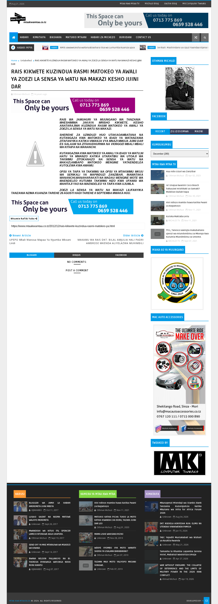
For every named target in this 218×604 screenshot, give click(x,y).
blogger (32, 255)
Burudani (125, 37)
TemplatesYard (110, 596)
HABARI (44, 47)
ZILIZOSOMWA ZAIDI (179, 132)
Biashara (56, 37)
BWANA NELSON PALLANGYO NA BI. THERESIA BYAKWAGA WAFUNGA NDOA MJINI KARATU (50, 562)
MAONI (199, 131)
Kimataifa (39, 37)
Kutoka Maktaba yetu (177, 216)
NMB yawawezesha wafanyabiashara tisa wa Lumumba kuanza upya (86, 47)
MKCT (204, 601)
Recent (160, 131)
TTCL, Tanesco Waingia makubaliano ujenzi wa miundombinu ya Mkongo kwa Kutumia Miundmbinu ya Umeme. (187, 233)
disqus (76, 255)
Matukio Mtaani (76, 37)
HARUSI (20, 494)
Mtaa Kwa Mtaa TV (129, 3)
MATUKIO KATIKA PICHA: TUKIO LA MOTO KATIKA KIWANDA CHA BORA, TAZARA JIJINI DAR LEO (115, 520)
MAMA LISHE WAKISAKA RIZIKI (108, 534)
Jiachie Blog (170, 3)
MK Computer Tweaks (194, 3)
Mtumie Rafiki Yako (23, 218)
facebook (121, 255)
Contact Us (143, 37)
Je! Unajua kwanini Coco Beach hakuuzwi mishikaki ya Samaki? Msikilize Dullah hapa (183, 188)
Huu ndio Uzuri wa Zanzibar (181, 171)
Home (14, 60)
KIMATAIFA (152, 494)
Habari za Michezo (103, 37)
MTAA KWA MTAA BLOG (19, 601)
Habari (24, 37)
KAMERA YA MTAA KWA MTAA (97, 494)
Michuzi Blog (152, 3)
